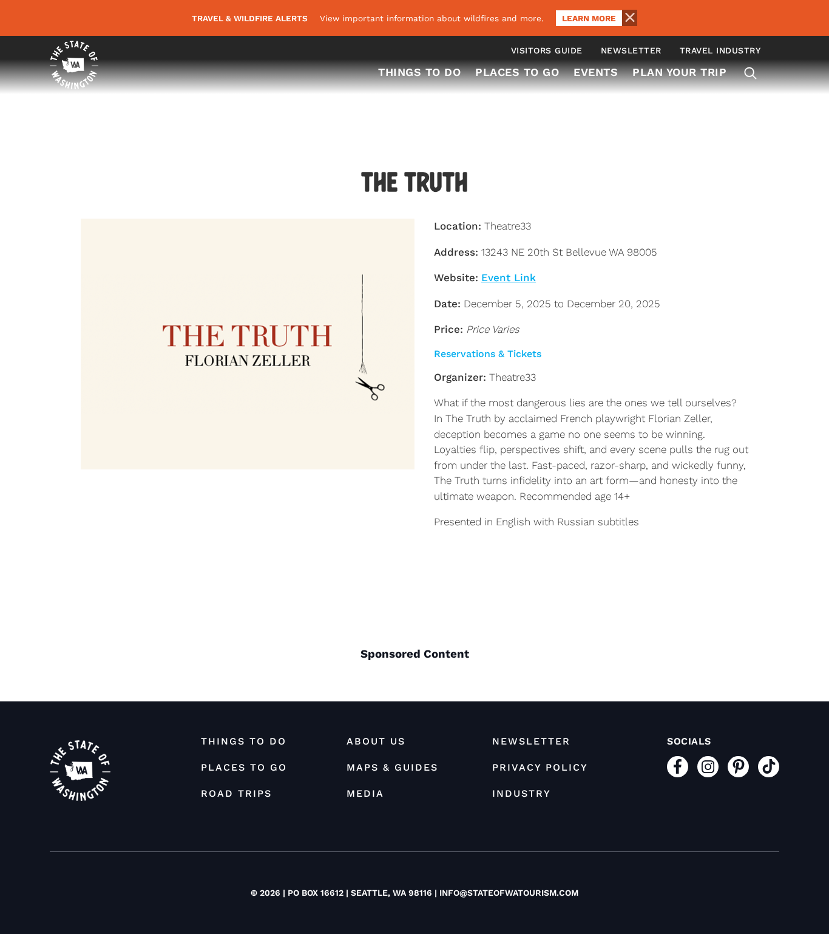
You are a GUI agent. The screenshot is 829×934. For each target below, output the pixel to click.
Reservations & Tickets (487, 354)
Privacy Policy (540, 767)
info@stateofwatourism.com (508, 893)
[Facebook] (677, 766)
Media (365, 793)
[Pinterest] (738, 766)
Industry (521, 793)
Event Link (508, 277)
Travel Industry (720, 50)
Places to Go (517, 72)
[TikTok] (768, 766)
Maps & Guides (392, 767)
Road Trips (236, 793)
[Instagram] (708, 766)
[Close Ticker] (629, 18)
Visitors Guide (547, 50)
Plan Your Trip (679, 72)
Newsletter (631, 50)
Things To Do (419, 72)
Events (596, 72)
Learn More (589, 18)
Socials (689, 741)
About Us (376, 741)
